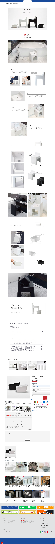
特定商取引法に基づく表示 (44, 523)
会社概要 (41, 522)
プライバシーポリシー (44, 525)
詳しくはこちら (29, 429)
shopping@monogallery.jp (8, 531)
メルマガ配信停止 (43, 527)
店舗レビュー (42, 520)
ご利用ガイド (5, 522)
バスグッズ (8, 3)
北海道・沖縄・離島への (34, 390)
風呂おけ (10, 3)
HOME (5, 3)
